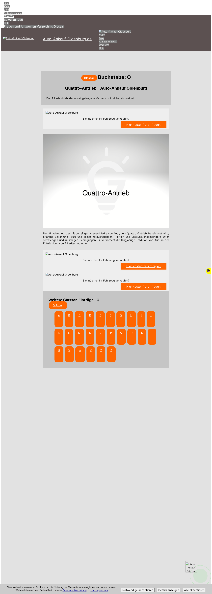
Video (7, 6)
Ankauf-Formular (13, 13)
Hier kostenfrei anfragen (143, 124)
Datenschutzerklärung (75, 590)
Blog (6, 9)
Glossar (59, 26)
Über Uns (9, 16)
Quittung (58, 305)
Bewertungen (13, 19)
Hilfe (6, 23)
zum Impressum (99, 590)
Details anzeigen (168, 590)
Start (6, 3)
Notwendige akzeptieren (137, 590)
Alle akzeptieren (194, 590)
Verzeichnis (45, 26)
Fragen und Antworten (20, 26)
